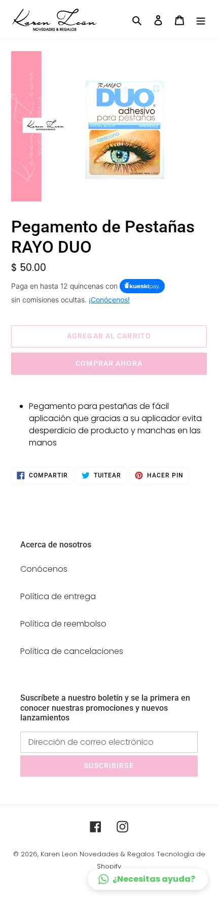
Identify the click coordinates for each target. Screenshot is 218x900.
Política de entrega (58, 596)
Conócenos (43, 569)
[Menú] (200, 20)
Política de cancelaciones (71, 651)
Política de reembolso (63, 624)
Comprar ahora (109, 363)
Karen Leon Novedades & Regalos (98, 854)
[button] (148, 879)
